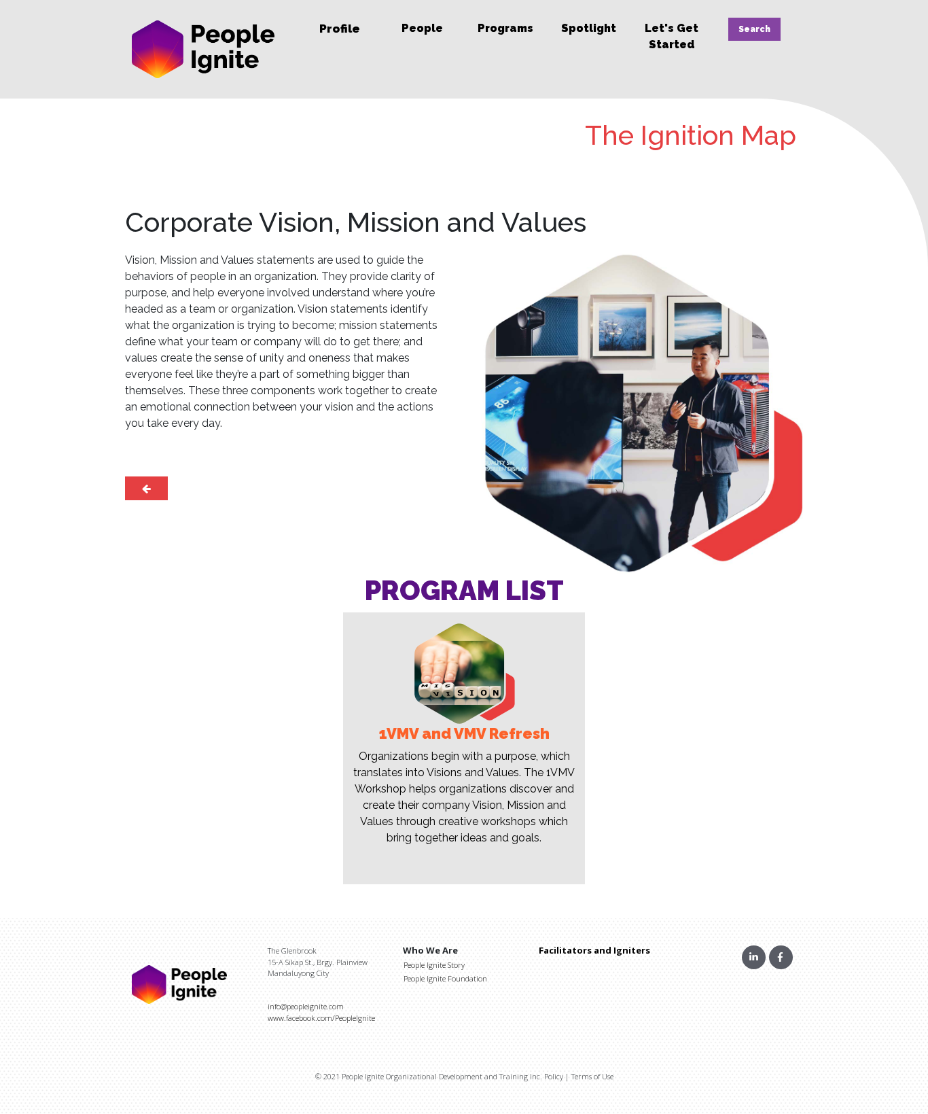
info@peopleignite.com (306, 1006)
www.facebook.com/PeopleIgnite (321, 1018)
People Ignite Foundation (445, 978)
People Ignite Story (434, 965)
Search (754, 29)
